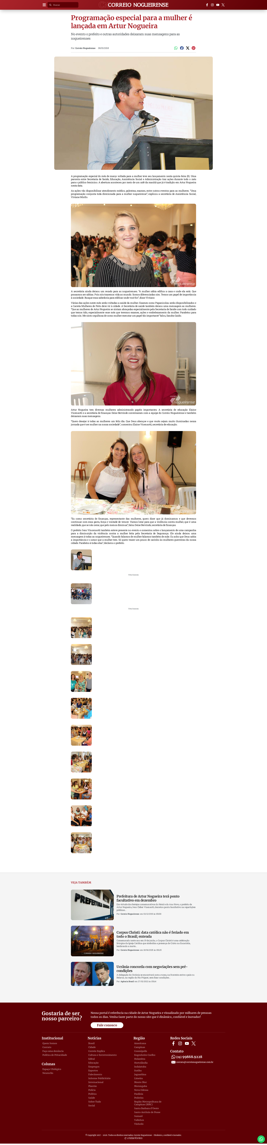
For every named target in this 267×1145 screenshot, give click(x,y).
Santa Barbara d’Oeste (146, 1108)
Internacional (95, 1082)
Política (92, 1093)
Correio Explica (96, 1051)
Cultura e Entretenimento (102, 1055)
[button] (44, 5)
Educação (93, 1062)
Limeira (138, 1078)
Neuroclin (47, 1073)
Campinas (139, 1047)
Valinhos (139, 1120)
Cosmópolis (140, 1051)
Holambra (139, 1058)
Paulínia (138, 1093)
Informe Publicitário (99, 1078)
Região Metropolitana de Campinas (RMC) (147, 1103)
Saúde (91, 1097)
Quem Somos (49, 1043)
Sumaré (138, 1116)
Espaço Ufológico (51, 1069)
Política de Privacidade (54, 1055)
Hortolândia (141, 1062)
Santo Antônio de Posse (147, 1112)
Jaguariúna (140, 1074)
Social (91, 1105)
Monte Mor (140, 1082)
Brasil (91, 1043)
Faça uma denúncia (53, 1051)
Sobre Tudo (94, 1101)
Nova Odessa (141, 1090)
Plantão (92, 1086)
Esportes (93, 1070)
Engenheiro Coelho (144, 1055)
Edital (91, 1058)
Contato (46, 1047)
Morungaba (140, 1086)
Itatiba (138, 1070)
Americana (140, 1043)
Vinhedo (139, 1123)
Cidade (92, 1047)
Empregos (93, 1066)
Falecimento (95, 1074)
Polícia (92, 1090)
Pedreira (138, 1097)
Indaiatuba (140, 1066)
